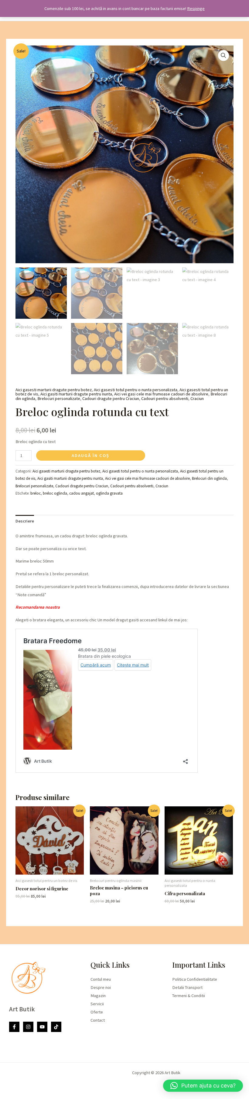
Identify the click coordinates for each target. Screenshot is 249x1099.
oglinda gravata (109, 493)
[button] (223, 55)
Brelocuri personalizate (58, 398)
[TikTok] (56, 1027)
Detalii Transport (187, 987)
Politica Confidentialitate (194, 979)
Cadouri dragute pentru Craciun (110, 398)
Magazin (98, 995)
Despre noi (100, 987)
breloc (35, 493)
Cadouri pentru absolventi (164, 398)
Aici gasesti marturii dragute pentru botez (53, 389)
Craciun (197, 398)
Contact (97, 1020)
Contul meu (100, 979)
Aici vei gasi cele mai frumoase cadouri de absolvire (161, 394)
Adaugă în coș (90, 455)
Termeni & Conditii (188, 995)
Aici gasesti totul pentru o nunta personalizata (135, 389)
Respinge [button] (196, 8)
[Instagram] (28, 1027)
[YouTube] (42, 1027)
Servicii (97, 1004)
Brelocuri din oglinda (209, 478)
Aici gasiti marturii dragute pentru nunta (76, 394)
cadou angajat (81, 493)
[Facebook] (14, 1027)
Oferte (96, 1012)
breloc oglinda (55, 493)
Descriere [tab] (24, 521)
